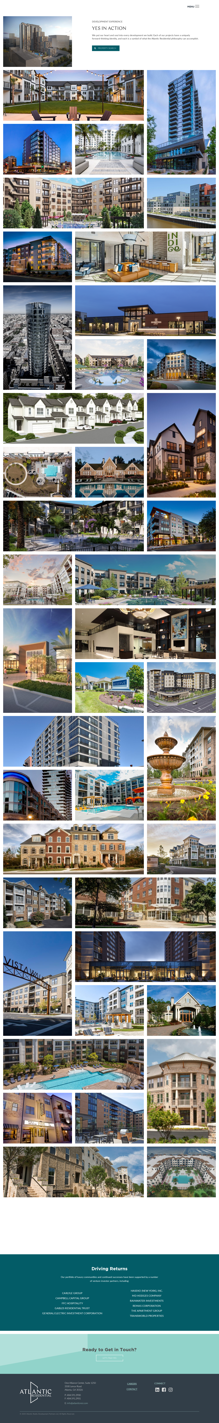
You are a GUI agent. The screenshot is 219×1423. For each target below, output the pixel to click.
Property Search (107, 48)
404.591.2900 (74, 1395)
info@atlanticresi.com (77, 1403)
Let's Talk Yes (109, 1358)
